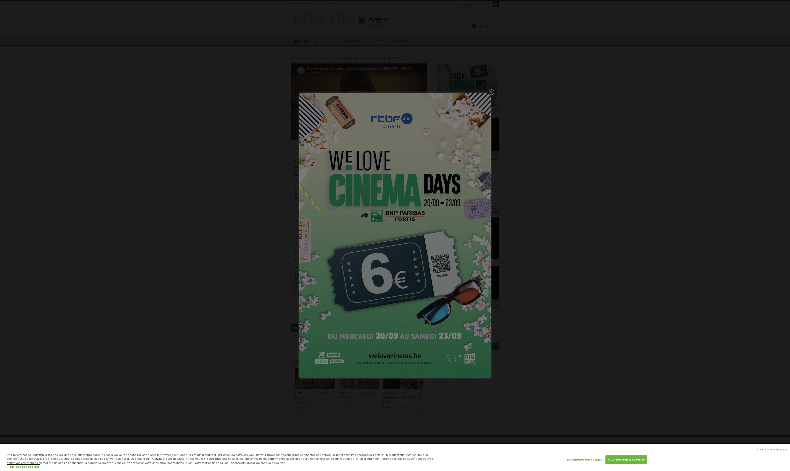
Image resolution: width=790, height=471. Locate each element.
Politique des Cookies (24, 467)
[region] (395, 457)
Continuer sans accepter (772, 449)
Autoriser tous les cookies (626, 460)
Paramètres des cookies (584, 460)
